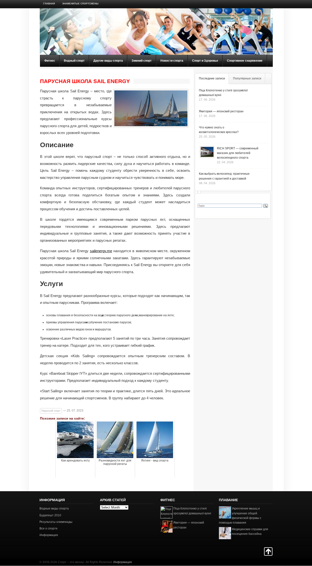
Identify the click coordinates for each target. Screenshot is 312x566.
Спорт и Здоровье (205, 60)
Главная (49, 3)
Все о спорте (48, 528)
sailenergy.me (101, 251)
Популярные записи (247, 78)
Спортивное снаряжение (245, 60)
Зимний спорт (142, 60)
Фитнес (49, 60)
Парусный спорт (50, 410)
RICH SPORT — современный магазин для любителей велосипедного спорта (237, 153)
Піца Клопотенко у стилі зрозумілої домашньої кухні (192, 511)
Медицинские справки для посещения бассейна (250, 532)
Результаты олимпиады (55, 522)
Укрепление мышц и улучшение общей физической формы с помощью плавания (240, 515)
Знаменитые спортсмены (80, 3)
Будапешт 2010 (50, 515)
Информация (48, 535)
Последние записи (212, 78)
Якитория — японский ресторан (221, 111)
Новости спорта (171, 60)
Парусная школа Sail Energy (85, 81)
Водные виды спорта (54, 508)
